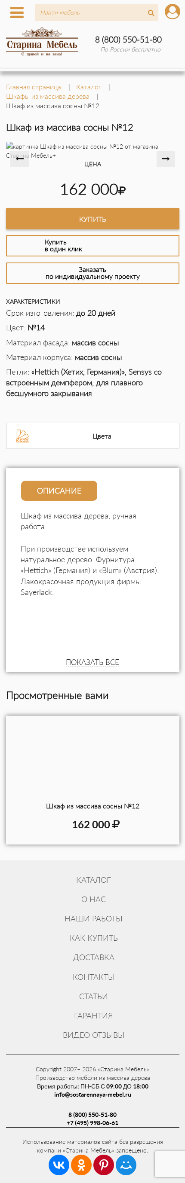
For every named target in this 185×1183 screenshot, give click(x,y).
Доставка (93, 957)
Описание (59, 490)
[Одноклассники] (81, 1165)
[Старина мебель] (42, 40)
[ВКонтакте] (59, 1165)
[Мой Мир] (126, 1165)
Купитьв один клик (63, 245)
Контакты (94, 977)
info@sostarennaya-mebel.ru (92, 1094)
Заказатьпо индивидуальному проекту (93, 272)
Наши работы (94, 918)
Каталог (93, 879)
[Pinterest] (103, 1165)
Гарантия (93, 1015)
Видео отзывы (94, 1035)
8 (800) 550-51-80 (128, 39)
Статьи (93, 996)
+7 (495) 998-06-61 (92, 1122)
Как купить (94, 937)
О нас (93, 899)
